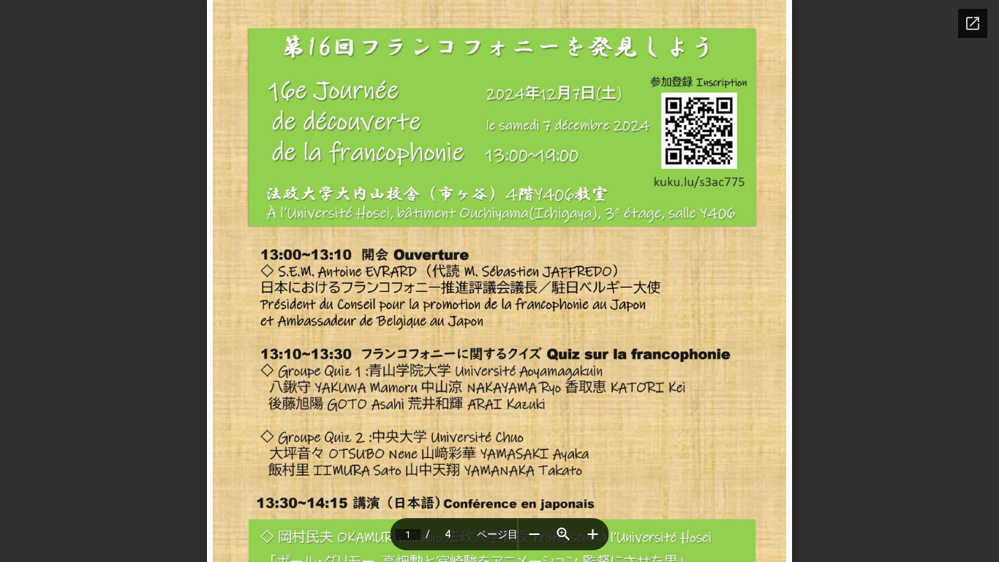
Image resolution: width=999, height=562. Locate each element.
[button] (534, 534)
